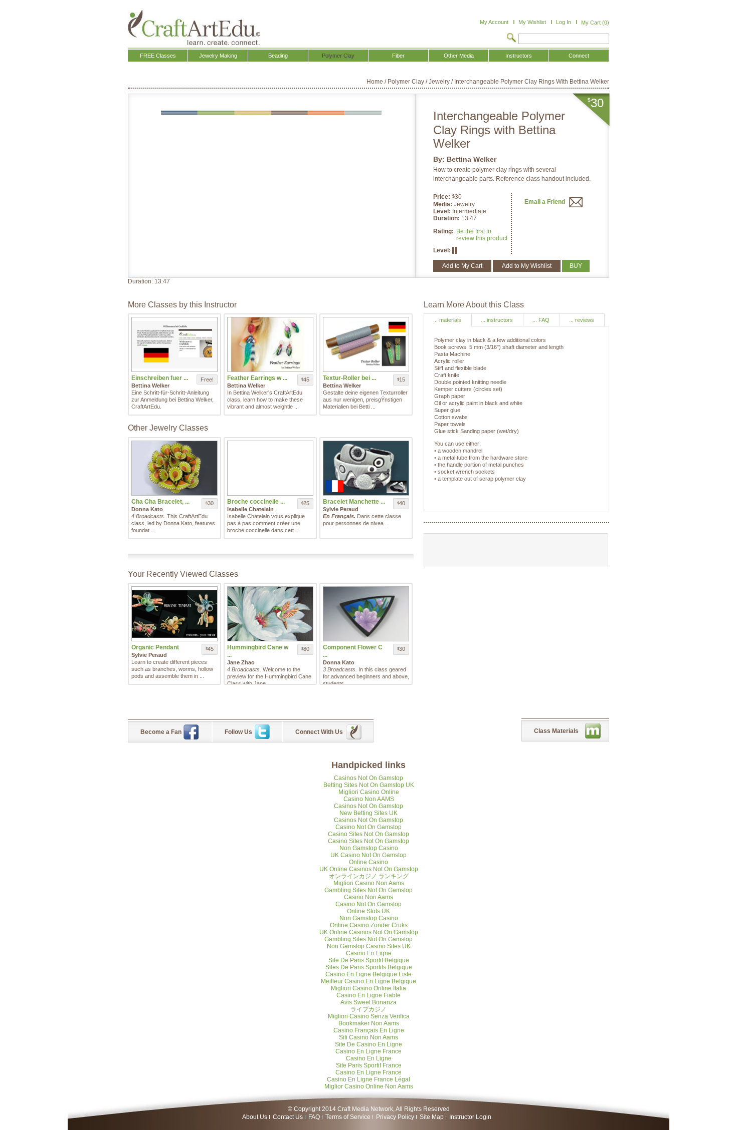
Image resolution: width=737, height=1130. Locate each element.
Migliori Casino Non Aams (368, 883)
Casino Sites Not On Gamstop (368, 834)
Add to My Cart (462, 265)
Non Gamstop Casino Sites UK (369, 946)
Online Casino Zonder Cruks (369, 925)
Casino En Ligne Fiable (368, 995)
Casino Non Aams (368, 897)
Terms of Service (348, 1116)
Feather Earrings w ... (257, 378)
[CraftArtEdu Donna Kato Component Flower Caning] (366, 613)
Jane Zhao (241, 662)
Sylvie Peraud (340, 509)
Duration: (447, 218)
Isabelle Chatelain (250, 509)
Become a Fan (160, 731)
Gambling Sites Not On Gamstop (368, 890)
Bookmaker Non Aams (368, 1023)
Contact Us (288, 1116)
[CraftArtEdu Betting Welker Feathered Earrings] (270, 344)
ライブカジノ (368, 1009)
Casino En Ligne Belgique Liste (368, 974)
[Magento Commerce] (194, 27)
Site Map (432, 1116)
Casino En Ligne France (368, 1051)
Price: (441, 196)
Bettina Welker (471, 159)
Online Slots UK (368, 911)
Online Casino (368, 862)
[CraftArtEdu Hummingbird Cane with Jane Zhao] (270, 613)
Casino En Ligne (369, 953)
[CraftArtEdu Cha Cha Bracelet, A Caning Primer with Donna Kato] (174, 468)
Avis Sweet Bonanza (368, 1002)
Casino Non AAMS (368, 799)
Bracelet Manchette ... (354, 501)
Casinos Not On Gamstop (368, 778)
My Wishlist (532, 22)
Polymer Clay (406, 81)
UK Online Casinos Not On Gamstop (368, 869)
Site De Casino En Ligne (368, 1044)
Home (374, 81)
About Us (254, 1116)
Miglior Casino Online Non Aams (368, 1086)
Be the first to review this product (481, 235)
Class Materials (556, 730)
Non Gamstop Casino (368, 848)
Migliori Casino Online (368, 792)
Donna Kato (147, 509)
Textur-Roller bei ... (349, 378)
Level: (442, 211)
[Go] (511, 38)
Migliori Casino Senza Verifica (369, 1016)
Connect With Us (319, 731)
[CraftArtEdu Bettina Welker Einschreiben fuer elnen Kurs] (174, 344)
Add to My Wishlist (526, 265)
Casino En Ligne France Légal (368, 1079)
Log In (563, 22)
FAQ (314, 1116)
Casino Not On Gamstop (368, 827)
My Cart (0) (595, 23)
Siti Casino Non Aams (368, 1037)
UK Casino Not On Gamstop (368, 855)
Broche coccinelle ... (256, 501)
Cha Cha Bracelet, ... (160, 501)
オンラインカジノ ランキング (369, 876)
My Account (494, 22)
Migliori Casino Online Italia (368, 988)
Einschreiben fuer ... (159, 378)
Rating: (443, 231)
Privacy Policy (395, 1116)
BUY (576, 265)
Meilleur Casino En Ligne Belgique (368, 981)
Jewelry (439, 81)
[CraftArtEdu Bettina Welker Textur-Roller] (366, 344)
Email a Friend (545, 201)
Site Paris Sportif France (369, 1065)
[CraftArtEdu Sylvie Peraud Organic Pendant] (174, 613)
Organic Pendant (155, 647)
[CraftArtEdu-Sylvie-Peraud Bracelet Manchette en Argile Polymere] (366, 468)
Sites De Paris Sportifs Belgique (368, 967)
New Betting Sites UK (368, 813)
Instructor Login (470, 1116)
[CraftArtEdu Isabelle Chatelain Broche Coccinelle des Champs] (270, 468)
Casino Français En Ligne (368, 1030)
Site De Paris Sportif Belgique (368, 960)
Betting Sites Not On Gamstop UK (368, 785)
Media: (443, 204)
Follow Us (238, 731)
